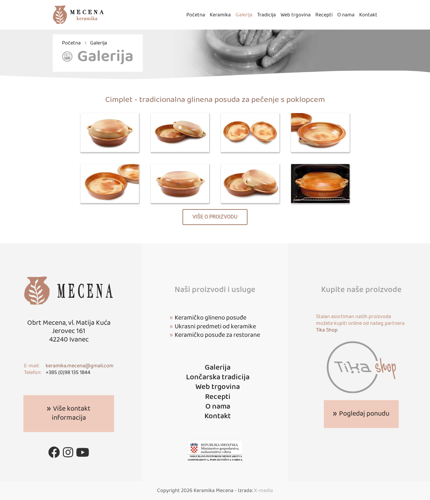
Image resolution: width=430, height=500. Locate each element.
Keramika (220, 15)
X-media (263, 491)
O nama (346, 15)
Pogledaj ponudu (364, 413)
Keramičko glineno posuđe (210, 318)
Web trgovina (296, 15)
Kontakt (368, 15)
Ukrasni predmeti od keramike (215, 326)
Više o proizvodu (215, 217)
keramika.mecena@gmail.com (79, 366)
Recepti (324, 15)
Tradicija (266, 15)
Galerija (243, 15)
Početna (195, 15)
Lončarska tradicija (218, 377)
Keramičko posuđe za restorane (217, 335)
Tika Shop (327, 330)
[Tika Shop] (361, 367)
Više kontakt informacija (71, 413)
